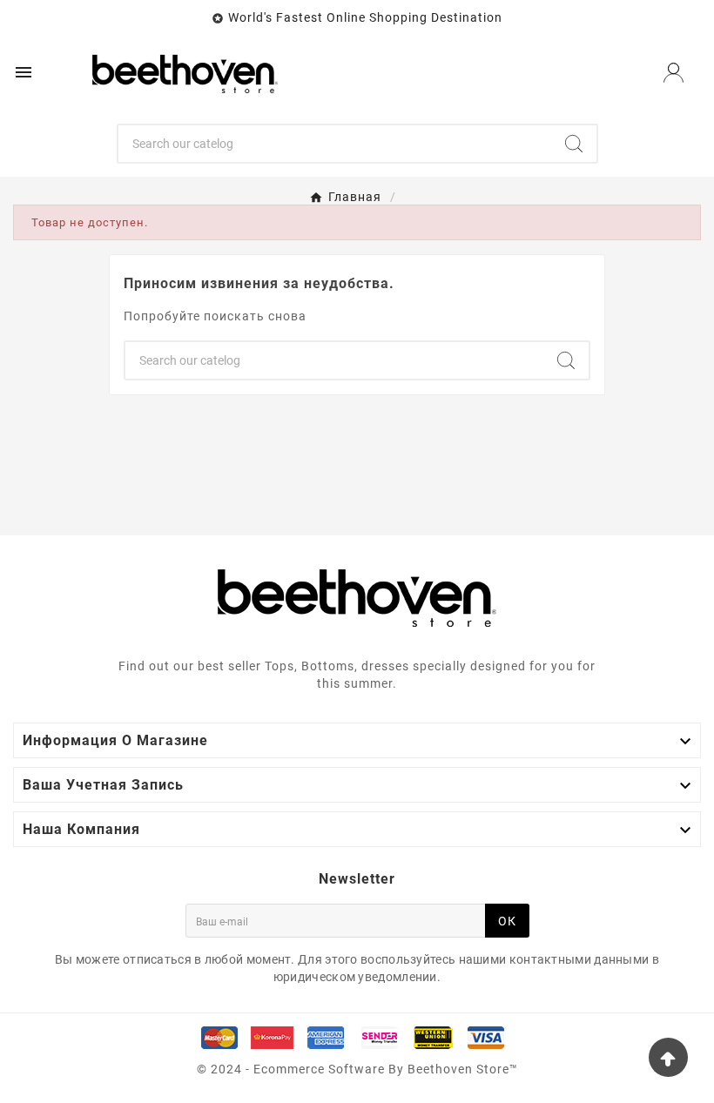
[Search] (574, 143)
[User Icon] (673, 73)
